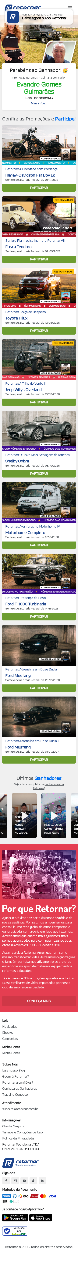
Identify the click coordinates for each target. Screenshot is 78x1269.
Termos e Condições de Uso (22, 1132)
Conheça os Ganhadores (19, 1089)
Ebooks (7, 1033)
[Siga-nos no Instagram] (15, 1180)
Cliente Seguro (13, 1126)
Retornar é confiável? (17, 1083)
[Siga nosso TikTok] (33, 1180)
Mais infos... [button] (39, 103)
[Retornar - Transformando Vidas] (20, 1163)
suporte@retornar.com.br (20, 1109)
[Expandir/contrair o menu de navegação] (69, 8)
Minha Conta (11, 1053)
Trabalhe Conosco (15, 1095)
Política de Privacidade (18, 1138)
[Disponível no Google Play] (15, 1217)
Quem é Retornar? (15, 1076)
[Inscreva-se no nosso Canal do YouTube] (24, 1180)
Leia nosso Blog (13, 1070)
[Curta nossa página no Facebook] (6, 1180)
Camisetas (10, 1039)
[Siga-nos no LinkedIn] (42, 1180)
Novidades (9, 1027)
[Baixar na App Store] (40, 1217)
